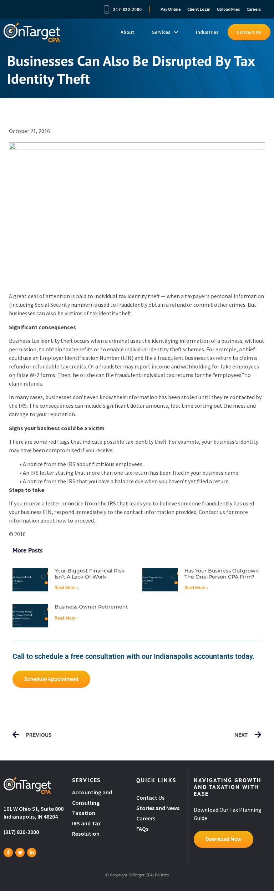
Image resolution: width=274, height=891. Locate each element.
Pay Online (171, 9)
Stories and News (157, 807)
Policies (162, 874)
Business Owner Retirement (91, 607)
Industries (207, 32)
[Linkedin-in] (31, 852)
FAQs (142, 828)
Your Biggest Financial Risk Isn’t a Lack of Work (90, 573)
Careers (254, 9)
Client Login (198, 9)
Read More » (66, 587)
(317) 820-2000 (21, 831)
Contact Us (249, 32)
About (127, 32)
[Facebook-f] (8, 852)
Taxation (83, 812)
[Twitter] (20, 852)
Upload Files (228, 9)
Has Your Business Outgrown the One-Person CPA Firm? (221, 573)
